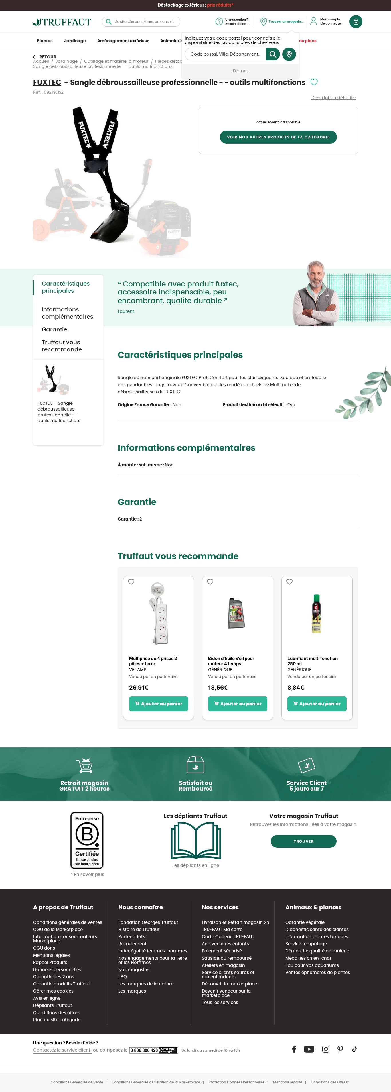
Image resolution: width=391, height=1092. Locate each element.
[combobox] (141, 22)
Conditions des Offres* (330, 1082)
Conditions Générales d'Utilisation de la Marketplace (156, 1082)
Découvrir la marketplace (229, 984)
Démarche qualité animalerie (317, 951)
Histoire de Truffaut (139, 930)
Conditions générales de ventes (67, 922)
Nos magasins (133, 970)
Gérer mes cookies (53, 991)
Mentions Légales (287, 1082)
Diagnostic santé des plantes (317, 930)
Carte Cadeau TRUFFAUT (228, 937)
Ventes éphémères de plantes (317, 973)
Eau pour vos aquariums (312, 965)
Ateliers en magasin (223, 965)
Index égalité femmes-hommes (152, 951)
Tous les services (220, 1003)
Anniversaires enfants (225, 944)
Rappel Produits (50, 963)
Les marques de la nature (145, 984)
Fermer (240, 71)
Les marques (132, 991)
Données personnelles (57, 970)
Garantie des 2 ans (53, 977)
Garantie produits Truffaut (61, 984)
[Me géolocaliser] (289, 54)
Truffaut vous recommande (62, 346)
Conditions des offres (56, 1013)
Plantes (45, 41)
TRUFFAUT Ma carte (222, 930)
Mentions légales (51, 955)
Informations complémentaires (67, 313)
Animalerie (171, 41)
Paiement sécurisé (222, 951)
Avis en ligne (46, 998)
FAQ (122, 977)
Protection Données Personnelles (236, 1082)
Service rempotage (306, 944)
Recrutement (132, 944)
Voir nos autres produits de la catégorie (278, 137)
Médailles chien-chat (308, 958)
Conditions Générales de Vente (77, 1082)
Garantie (54, 330)
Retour (47, 57)
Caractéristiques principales (66, 287)
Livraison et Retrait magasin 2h (235, 922)
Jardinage (75, 41)
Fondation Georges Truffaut (148, 922)
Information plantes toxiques (316, 937)
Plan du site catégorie (56, 1020)
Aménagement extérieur (123, 41)
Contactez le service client (62, 1050)
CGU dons (44, 948)
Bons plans (305, 41)
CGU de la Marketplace (58, 930)
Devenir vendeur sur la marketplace (226, 993)
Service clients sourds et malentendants (228, 975)
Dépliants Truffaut (52, 1005)
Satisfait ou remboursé (227, 958)
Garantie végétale (305, 922)
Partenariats (131, 937)
